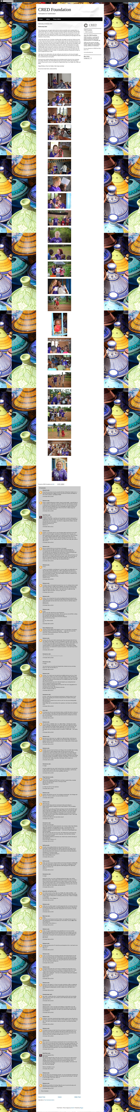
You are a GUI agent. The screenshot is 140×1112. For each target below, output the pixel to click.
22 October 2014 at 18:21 (48, 592)
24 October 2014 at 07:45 (48, 1088)
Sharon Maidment (47, 627)
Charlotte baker (46, 994)
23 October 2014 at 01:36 (48, 1000)
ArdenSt (72, 1107)
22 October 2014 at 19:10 (48, 669)
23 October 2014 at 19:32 (48, 1068)
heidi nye (45, 845)
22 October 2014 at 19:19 (48, 706)
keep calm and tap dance (48, 891)
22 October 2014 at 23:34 (48, 978)
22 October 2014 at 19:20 (48, 717)
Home (41, 19)
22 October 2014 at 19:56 (48, 759)
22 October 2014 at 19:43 (48, 744)
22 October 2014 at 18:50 (48, 657)
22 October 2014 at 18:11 (48, 526)
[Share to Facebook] (62, 484)
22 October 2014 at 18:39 (48, 634)
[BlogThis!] (59, 484)
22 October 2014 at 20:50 (48, 788)
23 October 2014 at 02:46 (48, 1012)
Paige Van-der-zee (47, 777)
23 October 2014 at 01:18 (48, 990)
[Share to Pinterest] (63, 484)
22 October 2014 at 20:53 (48, 818)
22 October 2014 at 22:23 (48, 949)
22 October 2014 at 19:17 (48, 690)
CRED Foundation (54, 9)
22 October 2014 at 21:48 (48, 900)
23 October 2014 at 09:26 (48, 1036)
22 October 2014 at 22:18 (48, 939)
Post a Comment (44, 1091)
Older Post (77, 1097)
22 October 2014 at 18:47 (48, 649)
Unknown (45, 490)
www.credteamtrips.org (88, 52)
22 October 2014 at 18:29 (48, 623)
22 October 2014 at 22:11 (48, 924)
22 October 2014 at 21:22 (48, 869)
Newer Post (41, 1097)
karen (44, 710)
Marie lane (45, 916)
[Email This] (58, 484)
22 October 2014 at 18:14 (48, 542)
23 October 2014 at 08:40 (48, 1024)
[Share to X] (60, 484)
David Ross (45, 515)
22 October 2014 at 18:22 (48, 605)
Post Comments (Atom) (49, 1100)
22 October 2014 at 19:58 (48, 772)
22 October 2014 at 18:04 (48, 496)
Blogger (81, 1107)
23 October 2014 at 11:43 (48, 1049)
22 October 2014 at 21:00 (48, 841)
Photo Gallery (57, 19)
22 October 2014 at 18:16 (48, 579)
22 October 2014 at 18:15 (48, 560)
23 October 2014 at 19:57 (48, 1079)
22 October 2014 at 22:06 (48, 911)
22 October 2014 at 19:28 (48, 732)
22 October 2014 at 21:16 (48, 856)
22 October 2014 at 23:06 (48, 962)
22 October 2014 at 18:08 (48, 510)
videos (48, 19)
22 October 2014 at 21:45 (48, 887)
